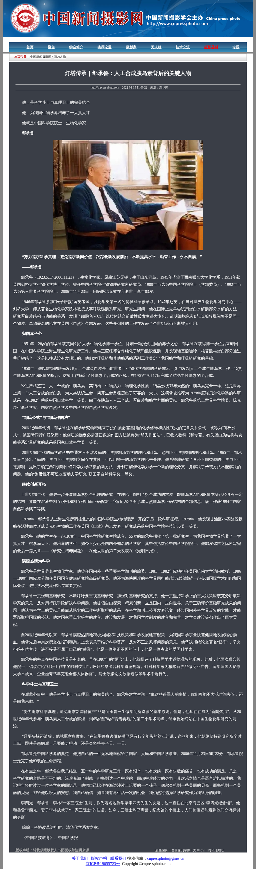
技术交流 (183, 47)
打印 (211, 850)
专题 (236, 47)
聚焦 (51, 47)
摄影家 (131, 47)
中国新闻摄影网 (40, 57)
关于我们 (80, 858)
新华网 (163, 87)
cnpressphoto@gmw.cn (165, 858)
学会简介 (76, 47)
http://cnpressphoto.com (105, 87)
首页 (30, 47)
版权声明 (99, 858)
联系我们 (118, 858)
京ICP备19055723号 (103, 863)
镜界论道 (105, 47)
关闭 (220, 850)
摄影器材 (211, 47)
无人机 (156, 47)
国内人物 (60, 57)
